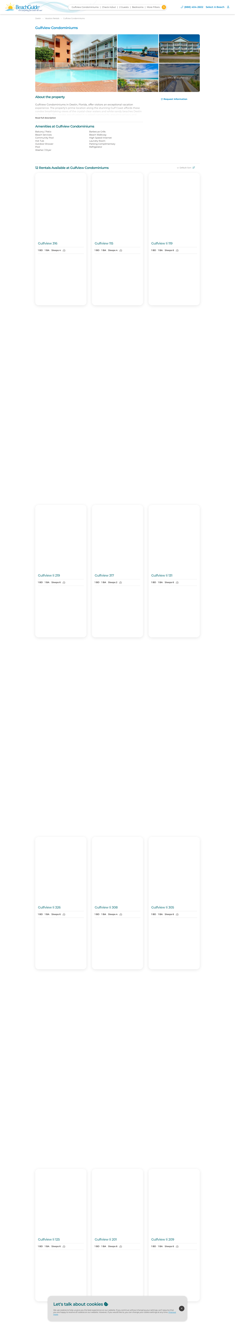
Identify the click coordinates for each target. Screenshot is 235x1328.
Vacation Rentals (52, 18)
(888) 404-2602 (193, 7)
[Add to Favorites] (82, 235)
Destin (38, 18)
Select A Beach (215, 7)
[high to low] (193, 167)
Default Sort (186, 167)
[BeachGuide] (23, 7)
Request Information (175, 99)
